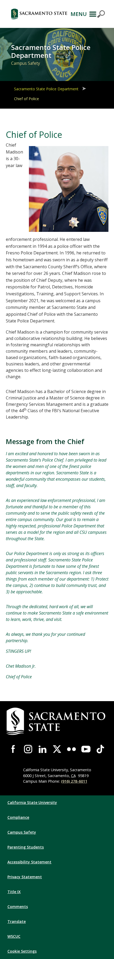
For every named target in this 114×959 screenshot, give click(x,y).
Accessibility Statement (29, 861)
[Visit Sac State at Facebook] (13, 749)
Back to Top (95, 948)
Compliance (18, 817)
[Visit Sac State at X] (57, 749)
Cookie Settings (22, 951)
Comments (17, 906)
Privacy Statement (24, 876)
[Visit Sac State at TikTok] (100, 749)
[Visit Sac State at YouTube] (86, 749)
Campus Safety (21, 832)
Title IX (14, 891)
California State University (32, 802)
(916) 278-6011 (74, 781)
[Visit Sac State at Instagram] (28, 749)
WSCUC (13, 936)
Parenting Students (25, 847)
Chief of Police (26, 98)
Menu (79, 14)
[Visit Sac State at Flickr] (71, 749)
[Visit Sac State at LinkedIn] (42, 749)
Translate (16, 921)
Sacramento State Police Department (46, 88)
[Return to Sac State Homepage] (39, 13)
